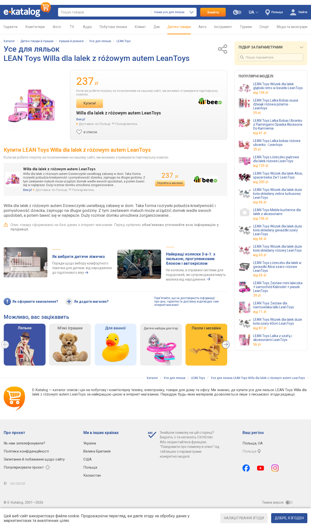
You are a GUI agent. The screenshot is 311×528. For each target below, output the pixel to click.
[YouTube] (260, 468)
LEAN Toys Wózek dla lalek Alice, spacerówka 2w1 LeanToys (278, 175)
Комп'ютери (35, 27)
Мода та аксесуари (292, 27)
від (260, 92)
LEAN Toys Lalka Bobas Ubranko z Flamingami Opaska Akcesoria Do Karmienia (277, 124)
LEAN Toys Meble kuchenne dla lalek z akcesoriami (277, 212)
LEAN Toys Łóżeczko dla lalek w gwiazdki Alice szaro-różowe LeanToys (277, 267)
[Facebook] (246, 468)
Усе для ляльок (100, 41)
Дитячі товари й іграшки (36, 41)
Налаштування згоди (244, 518)
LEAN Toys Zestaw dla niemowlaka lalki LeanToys (273, 305)
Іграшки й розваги (71, 41)
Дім (157, 27)
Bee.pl (80, 119)
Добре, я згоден (289, 518)
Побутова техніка (113, 27)
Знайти (213, 12)
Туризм (246, 27)
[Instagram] (275, 468)
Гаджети (10, 27)
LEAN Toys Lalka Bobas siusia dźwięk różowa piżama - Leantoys (275, 104)
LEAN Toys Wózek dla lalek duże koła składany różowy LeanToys (277, 248)
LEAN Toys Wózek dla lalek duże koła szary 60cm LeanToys (277, 321)
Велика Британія (97, 451)
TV (72, 27)
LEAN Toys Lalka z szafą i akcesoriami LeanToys (272, 338)
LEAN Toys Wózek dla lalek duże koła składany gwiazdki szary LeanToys (277, 230)
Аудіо (87, 27)
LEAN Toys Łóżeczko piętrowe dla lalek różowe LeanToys (276, 159)
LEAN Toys (124, 41)
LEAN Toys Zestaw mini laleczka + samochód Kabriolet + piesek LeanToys (277, 287)
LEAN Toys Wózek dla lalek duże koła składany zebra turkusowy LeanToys (277, 193)
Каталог (9, 41)
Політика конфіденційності (26, 451)
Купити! (90, 103)
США (87, 459)
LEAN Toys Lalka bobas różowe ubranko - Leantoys (277, 143)
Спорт (264, 27)
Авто (203, 27)
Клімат (140, 27)
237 (170, 175)
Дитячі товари (179, 27)
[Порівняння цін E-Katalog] (27, 12)
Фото (57, 27)
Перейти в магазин (170, 183)
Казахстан (92, 475)
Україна (89, 443)
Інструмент (223, 27)
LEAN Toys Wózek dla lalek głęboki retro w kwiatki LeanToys (278, 86)
